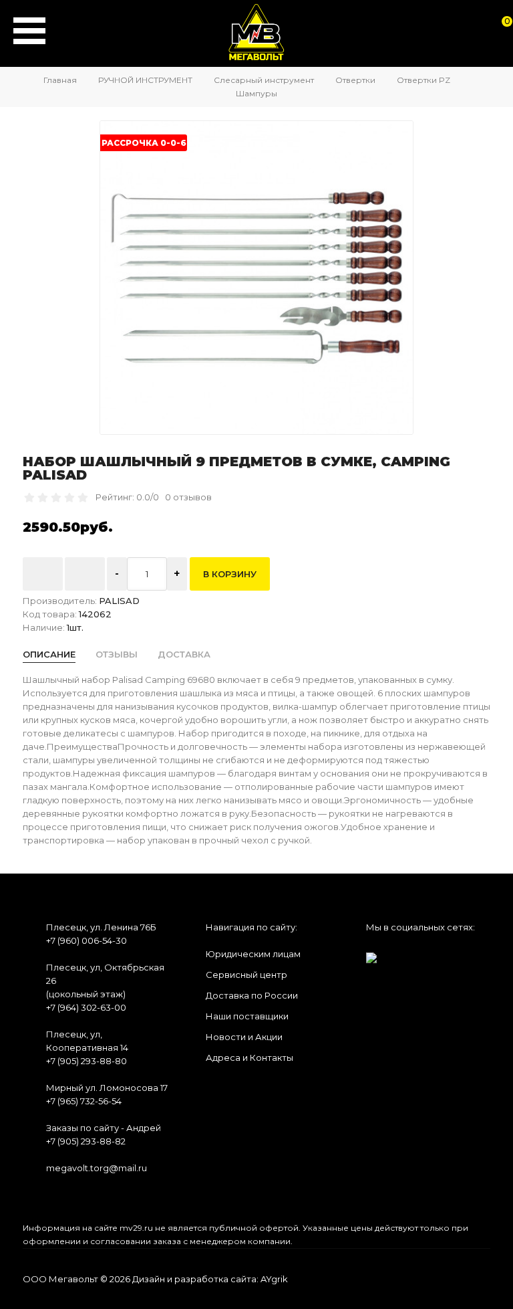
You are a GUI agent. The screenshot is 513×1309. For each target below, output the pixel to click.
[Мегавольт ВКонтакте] (371, 953)
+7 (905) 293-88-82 (86, 1141)
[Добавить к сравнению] (85, 574)
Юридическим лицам (253, 953)
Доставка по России (252, 995)
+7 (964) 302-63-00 (86, 1007)
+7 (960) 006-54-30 (86, 940)
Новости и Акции (244, 1036)
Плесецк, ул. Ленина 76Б (101, 927)
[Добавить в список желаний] (43, 574)
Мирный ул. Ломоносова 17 (107, 1087)
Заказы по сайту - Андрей (103, 1127)
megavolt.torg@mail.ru (96, 1168)
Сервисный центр (246, 974)
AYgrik (274, 1279)
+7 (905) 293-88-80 (86, 1060)
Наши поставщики (247, 1016)
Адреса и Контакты (249, 1057)
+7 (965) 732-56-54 (84, 1101)
